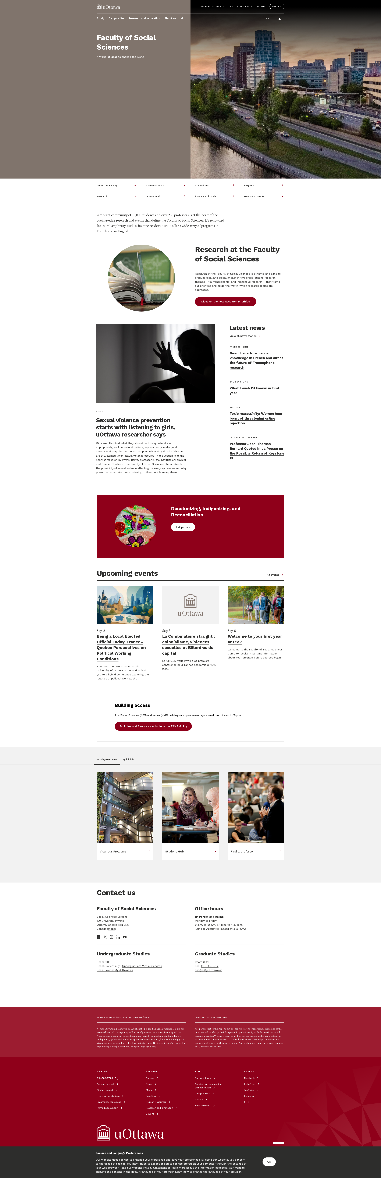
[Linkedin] (118, 937)
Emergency (109, 1101)
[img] (108, 7)
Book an (202, 1105)
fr (267, 19)
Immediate (107, 1107)
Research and (159, 1107)
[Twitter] (105, 937)
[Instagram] (111, 937)
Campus (203, 1078)
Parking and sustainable (208, 1086)
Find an (105, 1090)
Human (156, 1101)
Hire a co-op (108, 1096)
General (105, 1084)
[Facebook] (98, 937)
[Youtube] (125, 937)
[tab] (107, 761)
